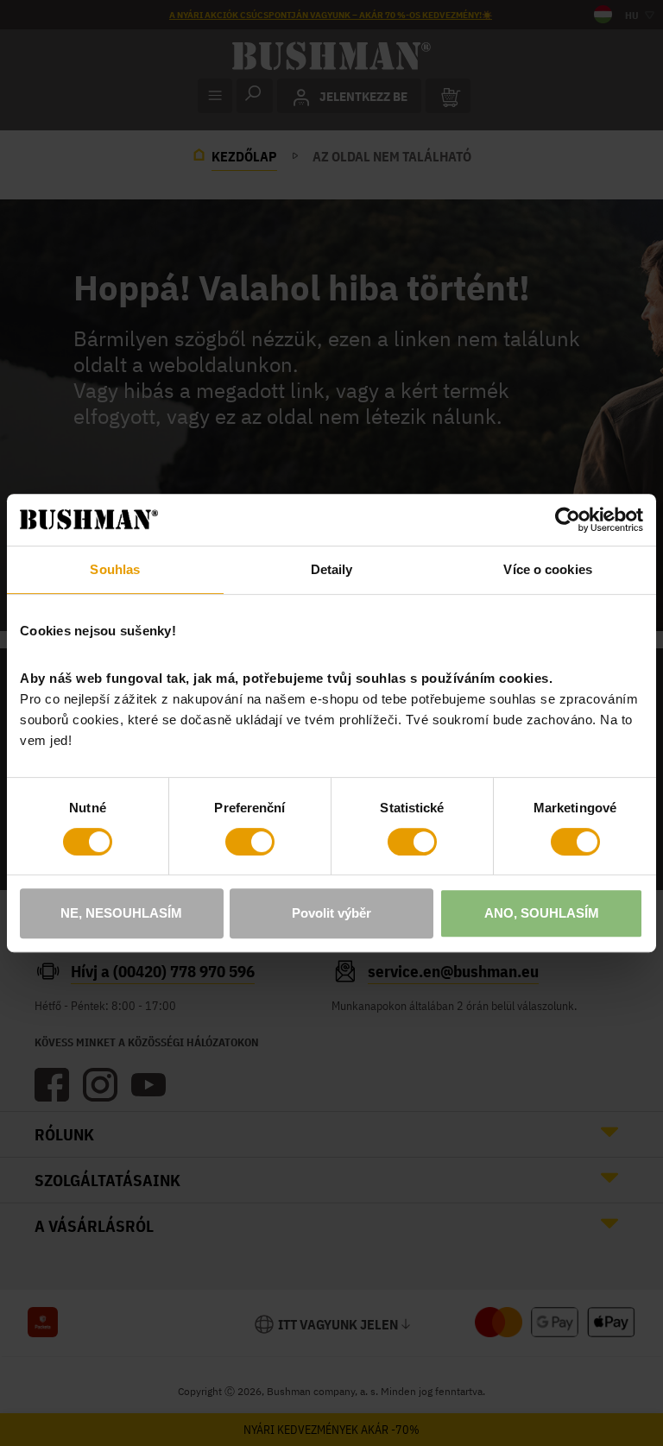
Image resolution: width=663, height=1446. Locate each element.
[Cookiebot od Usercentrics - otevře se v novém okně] (567, 520)
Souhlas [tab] (115, 569)
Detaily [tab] (332, 569)
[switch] (250, 842)
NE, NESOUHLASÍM (121, 913)
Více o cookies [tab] (547, 569)
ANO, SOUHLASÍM (541, 913)
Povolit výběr (331, 913)
